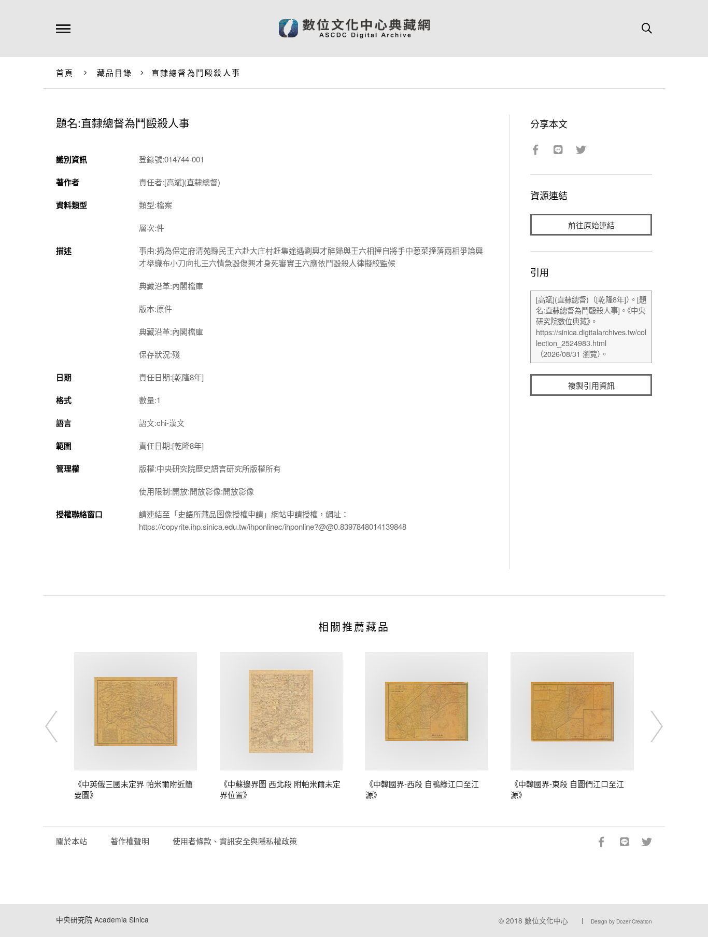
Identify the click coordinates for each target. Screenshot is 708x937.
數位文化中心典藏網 (354, 28)
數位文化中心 (546, 920)
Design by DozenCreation (621, 921)
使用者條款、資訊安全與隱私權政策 (235, 840)
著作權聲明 (129, 840)
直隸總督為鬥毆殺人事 (196, 72)
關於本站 (71, 840)
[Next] (647, 726)
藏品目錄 (115, 72)
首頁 (65, 72)
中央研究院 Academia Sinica (102, 919)
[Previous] (61, 726)
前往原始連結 (591, 224)
